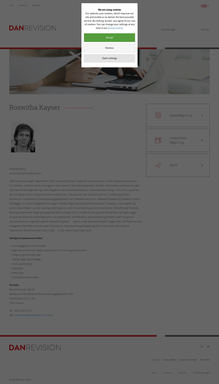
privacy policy (115, 28)
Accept (109, 37)
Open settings (109, 58)
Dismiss (109, 48)
